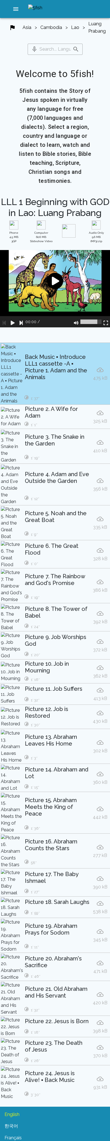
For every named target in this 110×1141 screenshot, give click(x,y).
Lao (75, 27)
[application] (55, 288)
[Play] (12, 321)
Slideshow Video (41, 237)
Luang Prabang (97, 27)
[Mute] (76, 321)
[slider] (91, 321)
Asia (27, 27)
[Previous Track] (4, 321)
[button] (15, 8)
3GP (13, 237)
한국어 (11, 1126)
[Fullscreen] (106, 321)
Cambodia (51, 27)
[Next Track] (21, 321)
